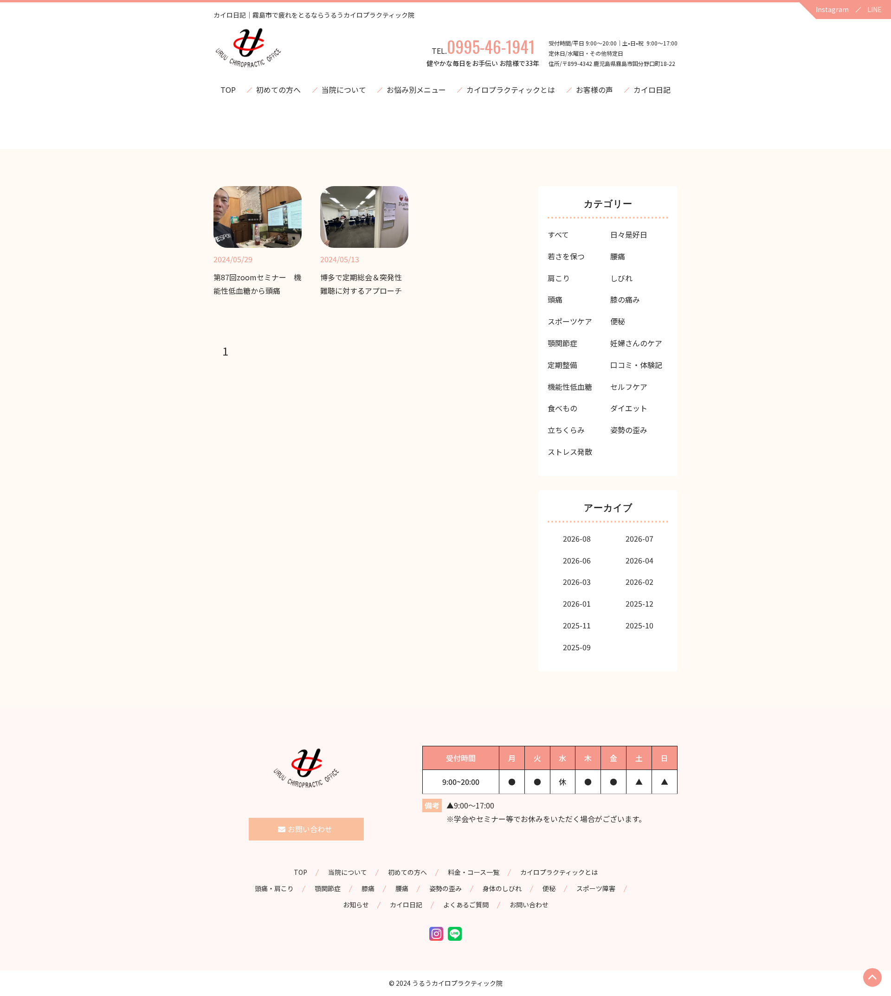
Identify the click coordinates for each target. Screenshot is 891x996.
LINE (874, 9)
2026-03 (577, 581)
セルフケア (628, 386)
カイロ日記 (652, 89)
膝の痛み (625, 299)
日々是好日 (628, 234)
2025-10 (639, 625)
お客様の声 (594, 89)
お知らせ (356, 904)
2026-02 (639, 581)
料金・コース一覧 (473, 872)
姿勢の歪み (628, 429)
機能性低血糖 (570, 386)
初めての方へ (278, 89)
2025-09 (577, 647)
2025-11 (577, 625)
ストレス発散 (570, 451)
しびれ (621, 278)
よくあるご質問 (466, 904)
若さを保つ (566, 256)
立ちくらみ (566, 429)
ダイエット (628, 408)
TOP (228, 89)
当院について (344, 89)
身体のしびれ (502, 888)
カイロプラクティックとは (510, 89)
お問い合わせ (529, 904)
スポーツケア (570, 321)
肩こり (559, 278)
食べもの (562, 408)
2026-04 (639, 560)
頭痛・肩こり (274, 888)
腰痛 (617, 256)
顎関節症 (562, 343)
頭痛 (555, 299)
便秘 (617, 321)
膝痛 (368, 888)
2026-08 (577, 538)
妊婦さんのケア (636, 343)
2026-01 (577, 603)
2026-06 (577, 560)
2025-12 (639, 603)
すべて (558, 234)
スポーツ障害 (595, 888)
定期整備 (562, 364)
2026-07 (639, 538)
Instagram (832, 9)
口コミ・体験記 (636, 364)
